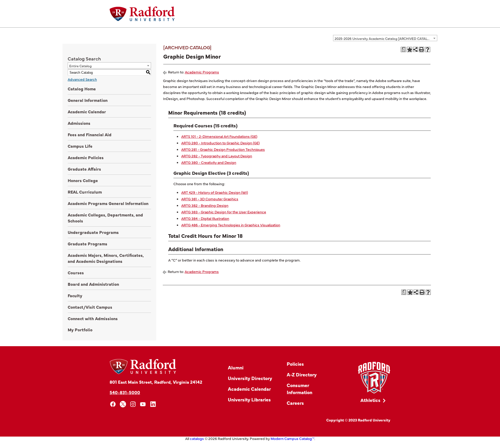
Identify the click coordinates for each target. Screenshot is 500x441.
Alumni (235, 367)
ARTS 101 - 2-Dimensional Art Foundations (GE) (219, 136)
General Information (88, 100)
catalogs (197, 438)
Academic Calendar (87, 111)
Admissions (79, 123)
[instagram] (133, 404)
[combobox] (385, 38)
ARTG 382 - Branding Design (204, 205)
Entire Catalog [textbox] (80, 65)
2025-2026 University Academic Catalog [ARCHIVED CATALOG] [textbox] (384, 38)
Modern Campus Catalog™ (292, 438)
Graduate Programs (87, 243)
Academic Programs (202, 71)
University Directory (250, 378)
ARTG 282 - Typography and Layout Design (216, 155)
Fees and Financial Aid (89, 134)
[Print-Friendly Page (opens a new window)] (421, 49)
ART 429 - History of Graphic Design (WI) (214, 192)
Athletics (370, 400)
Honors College (83, 180)
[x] (123, 404)
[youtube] (143, 404)
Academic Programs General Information (108, 203)
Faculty (75, 295)
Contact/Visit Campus (90, 307)
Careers (295, 403)
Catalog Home (82, 88)
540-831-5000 (125, 392)
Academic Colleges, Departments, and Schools (105, 217)
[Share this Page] (415, 49)
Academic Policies (86, 157)
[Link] (374, 378)
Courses (76, 272)
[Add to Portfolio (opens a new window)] (409, 49)
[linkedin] (153, 404)
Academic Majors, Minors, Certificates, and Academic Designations (106, 258)
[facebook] (113, 404)
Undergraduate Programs (93, 232)
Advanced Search (82, 79)
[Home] (142, 14)
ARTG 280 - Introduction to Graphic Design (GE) (220, 142)
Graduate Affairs (84, 169)
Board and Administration (93, 284)
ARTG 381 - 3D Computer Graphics (209, 198)
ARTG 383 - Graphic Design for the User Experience (223, 211)
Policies (295, 364)
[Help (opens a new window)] (427, 49)
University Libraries (249, 399)
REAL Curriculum (85, 192)
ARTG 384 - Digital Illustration (205, 218)
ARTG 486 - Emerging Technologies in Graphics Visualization (230, 224)
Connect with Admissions (93, 318)
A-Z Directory (302, 374)
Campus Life (80, 146)
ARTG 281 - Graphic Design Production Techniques (223, 149)
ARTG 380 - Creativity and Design (208, 162)
